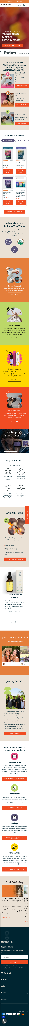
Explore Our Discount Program (14, 837)
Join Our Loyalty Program (14, 779)
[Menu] (27, 5)
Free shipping (10, 1)
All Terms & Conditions (21, 967)
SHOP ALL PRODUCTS (14, 211)
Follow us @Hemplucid (15, 641)
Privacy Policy (15, 967)
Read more (6, 917)
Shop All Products (12, 45)
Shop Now (14, 294)
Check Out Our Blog (14, 882)
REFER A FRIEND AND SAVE (14, 869)
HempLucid (25, 1011)
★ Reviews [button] (27, 515)
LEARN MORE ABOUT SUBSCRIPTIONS (14, 808)
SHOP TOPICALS (22, 104)
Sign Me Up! (14, 962)
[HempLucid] (7, 5)
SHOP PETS (22, 123)
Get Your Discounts (15, 559)
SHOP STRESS (22, 86)
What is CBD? (15, 733)
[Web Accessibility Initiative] (0, 1023)
